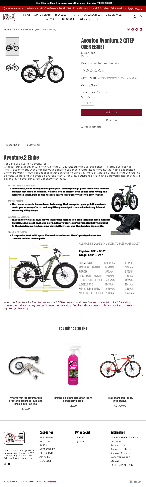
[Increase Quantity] (91, 103)
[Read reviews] (91, 71)
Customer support (120, 457)
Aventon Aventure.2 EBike (48, 302)
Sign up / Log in (135, 9)
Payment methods (120, 449)
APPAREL (44, 457)
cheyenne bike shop (59, 305)
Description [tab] (13, 144)
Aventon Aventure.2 (16, 302)
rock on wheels (122, 305)
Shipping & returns (120, 453)
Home (26, 14)
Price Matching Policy (121, 465)
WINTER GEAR (47, 437)
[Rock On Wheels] (9, 17)
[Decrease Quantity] (84, 103)
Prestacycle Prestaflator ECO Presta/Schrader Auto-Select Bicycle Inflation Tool (25, 401)
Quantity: (86, 96)
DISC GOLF (45, 461)
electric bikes (102, 305)
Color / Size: (90, 85)
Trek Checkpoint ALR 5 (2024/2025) (120, 399)
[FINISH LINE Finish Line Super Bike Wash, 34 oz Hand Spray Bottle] (73, 365)
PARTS (43, 445)
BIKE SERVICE (47, 453)
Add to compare (92, 127)
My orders (80, 441)
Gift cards (85, 19)
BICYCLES (44, 441)
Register (79, 437)
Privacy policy (117, 445)
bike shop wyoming (31, 305)
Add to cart (112, 112)
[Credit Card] (130, 481)
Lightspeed (51, 482)
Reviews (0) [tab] (32, 144)
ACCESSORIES (47, 449)
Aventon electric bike (102, 302)
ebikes (88, 305)
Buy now (111, 119)
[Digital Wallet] (137, 481)
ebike (77, 305)
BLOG (97, 19)
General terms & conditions (124, 437)
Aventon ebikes (77, 302)
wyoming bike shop (16, 308)
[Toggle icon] (135, 16)
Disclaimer (115, 441)
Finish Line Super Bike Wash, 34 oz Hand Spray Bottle (73, 399)
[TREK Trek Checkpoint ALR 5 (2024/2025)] (120, 365)
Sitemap (114, 461)
